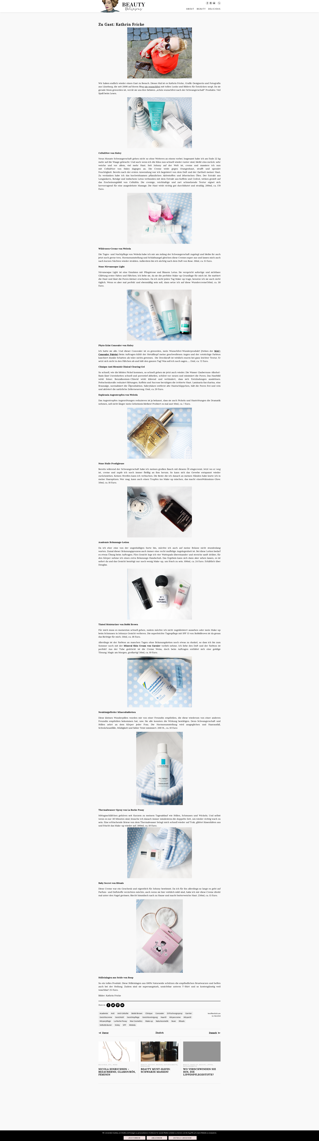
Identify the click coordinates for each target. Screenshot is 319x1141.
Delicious (214, 8)
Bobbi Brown (136, 1013)
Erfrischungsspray (174, 1013)
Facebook (207, 3)
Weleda (132, 1025)
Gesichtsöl (119, 1017)
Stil (110, 1065)
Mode (115, 1065)
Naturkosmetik (162, 1021)
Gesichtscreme (106, 1017)
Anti (112, 1013)
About (190, 8)
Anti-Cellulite (123, 1013)
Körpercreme (175, 1017)
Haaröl (163, 1017)
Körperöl (187, 1017)
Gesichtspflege (133, 1017)
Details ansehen (182, 1138)
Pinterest (118, 1005)
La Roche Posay (120, 1021)
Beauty (201, 8)
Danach (213, 1033)
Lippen (210, 1065)
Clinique (148, 1013)
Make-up (149, 1021)
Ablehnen (157, 1138)
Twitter (113, 1005)
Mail (214, 3)
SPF (124, 1025)
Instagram (210, 3)
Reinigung (145, 1066)
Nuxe (173, 1021)
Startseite (122, 6)
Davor (105, 1033)
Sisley (117, 1025)
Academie (104, 1013)
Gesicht (151, 1065)
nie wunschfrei (152, 86)
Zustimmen (134, 1138)
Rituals (182, 1021)
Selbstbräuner (106, 1025)
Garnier (188, 1013)
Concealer (160, 1013)
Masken (159, 1065)
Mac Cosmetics (136, 1021)
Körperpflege (105, 1021)
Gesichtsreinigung (150, 1017)
